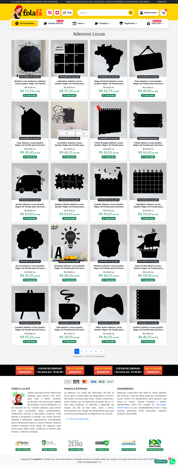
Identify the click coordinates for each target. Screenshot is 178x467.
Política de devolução (79, 419)
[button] (79, 23)
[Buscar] (130, 12)
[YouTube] (57, 12)
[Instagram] (49, 12)
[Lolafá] (26, 12)
